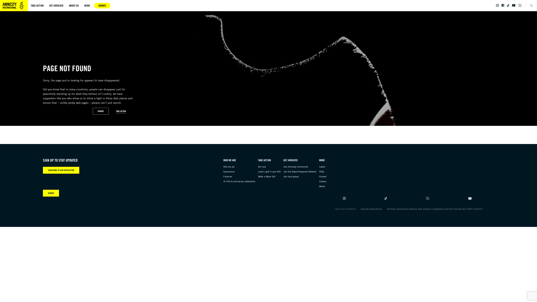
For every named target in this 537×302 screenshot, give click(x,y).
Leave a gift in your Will (269, 171)
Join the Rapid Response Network (299, 171)
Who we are (229, 166)
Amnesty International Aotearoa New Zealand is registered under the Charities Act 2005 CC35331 (435, 209)
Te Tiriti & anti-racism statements (239, 181)
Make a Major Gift (266, 176)
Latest (322, 166)
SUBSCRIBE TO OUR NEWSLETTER (61, 170)
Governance (229, 171)
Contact (323, 176)
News (87, 5)
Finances (227, 176)
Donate (102, 5)
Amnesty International (371, 209)
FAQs (321, 171)
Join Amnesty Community (295, 166)
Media (322, 186)
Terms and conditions (345, 209)
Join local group (291, 176)
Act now (262, 166)
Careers (322, 181)
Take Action (121, 111)
